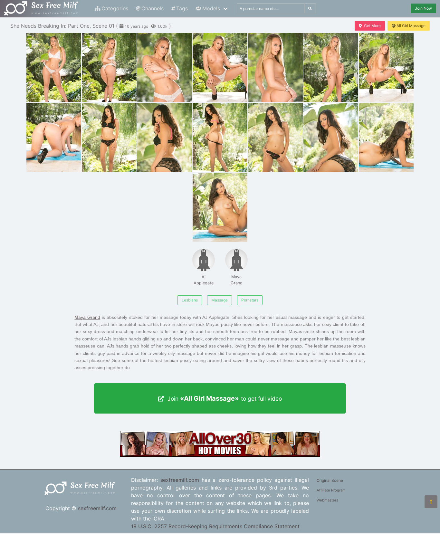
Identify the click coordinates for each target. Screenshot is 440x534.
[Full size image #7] (53, 137)
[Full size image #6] (386, 67)
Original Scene (330, 480)
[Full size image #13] (386, 137)
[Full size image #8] (109, 137)
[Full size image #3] (220, 67)
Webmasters (327, 500)
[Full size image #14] (220, 207)
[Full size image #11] (275, 137)
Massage (219, 300)
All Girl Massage (411, 25)
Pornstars (249, 300)
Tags (182, 8)
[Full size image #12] (330, 137)
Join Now (423, 8)
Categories (114, 8)
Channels (152, 8)
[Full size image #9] (164, 137)
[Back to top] (431, 501)
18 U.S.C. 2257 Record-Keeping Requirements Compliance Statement (215, 526)
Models (211, 8)
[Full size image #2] (164, 67)
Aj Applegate (204, 279)
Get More (372, 25)
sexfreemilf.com (97, 508)
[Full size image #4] (275, 67)
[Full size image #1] (109, 67)
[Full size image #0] (53, 67)
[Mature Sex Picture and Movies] (220, 455)
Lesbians (190, 300)
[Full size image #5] (330, 67)
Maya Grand (237, 279)
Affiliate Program (331, 490)
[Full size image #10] (220, 137)
